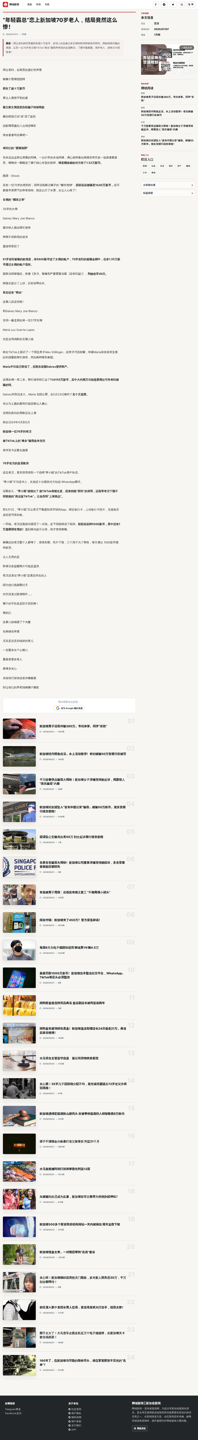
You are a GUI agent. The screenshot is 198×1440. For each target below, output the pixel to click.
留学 (171, 166)
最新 (29, 4)
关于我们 (76, 1425)
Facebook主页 (13, 1413)
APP (73, 1429)
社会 (153, 166)
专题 (47, 4)
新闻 (145, 166)
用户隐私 (76, 1413)
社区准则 (76, 1409)
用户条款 (76, 1421)
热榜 (38, 4)
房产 (179, 166)
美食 (153, 172)
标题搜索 (148, 193)
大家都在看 (149, 185)
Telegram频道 (13, 1409)
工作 (145, 172)
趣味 (188, 166)
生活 (156, 23)
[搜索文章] (182, 4)
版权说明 (76, 1417)
